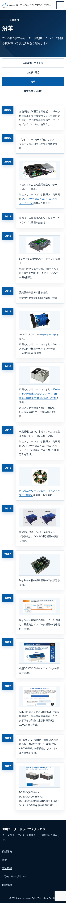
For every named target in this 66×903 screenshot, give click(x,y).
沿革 (33, 81)
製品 (4, 859)
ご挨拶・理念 (33, 72)
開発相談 (7, 884)
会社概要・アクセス (33, 63)
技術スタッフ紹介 (33, 90)
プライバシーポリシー (14, 876)
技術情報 (7, 868)
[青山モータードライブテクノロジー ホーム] (27, 5)
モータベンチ (49, 334)
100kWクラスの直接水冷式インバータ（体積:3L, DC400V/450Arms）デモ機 (39, 393)
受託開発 (7, 851)
